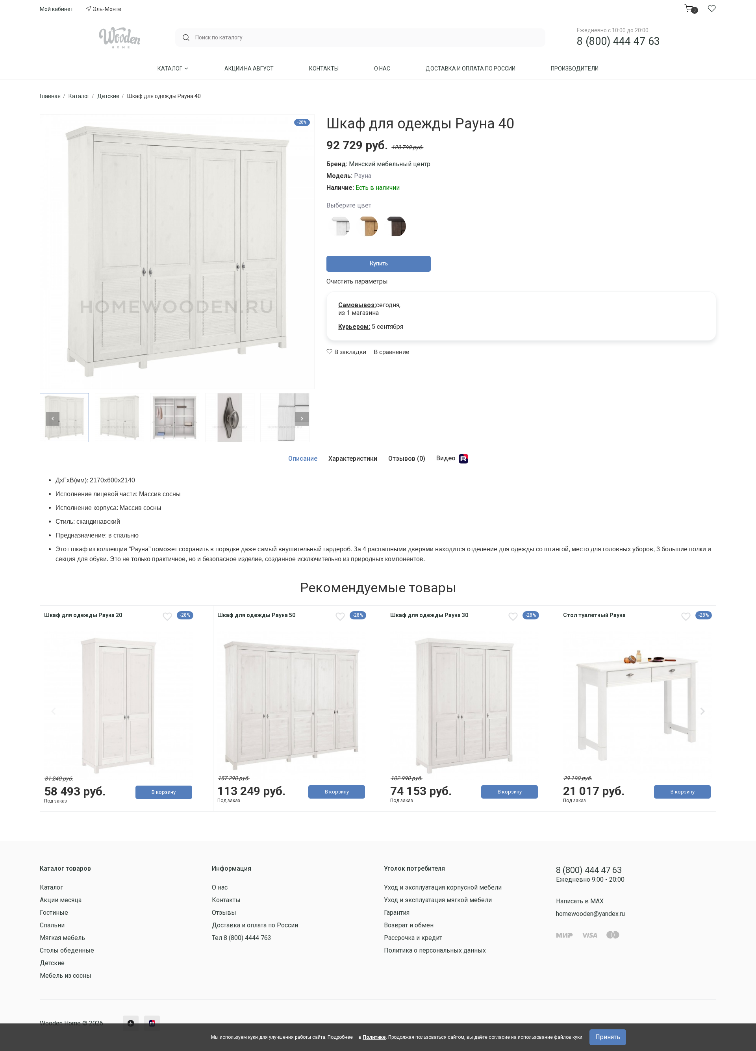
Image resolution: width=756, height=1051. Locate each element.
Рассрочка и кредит (413, 938)
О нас (382, 68)
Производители (574, 68)
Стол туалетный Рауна (594, 615)
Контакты (324, 68)
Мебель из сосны (65, 975)
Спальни (52, 925)
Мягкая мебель (62, 938)
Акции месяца (61, 900)
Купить (379, 264)
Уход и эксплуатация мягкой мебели (438, 900)
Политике (374, 1037)
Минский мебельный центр (389, 164)
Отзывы (224, 912)
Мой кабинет (56, 9)
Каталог (170, 68)
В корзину (164, 792)
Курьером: (354, 326)
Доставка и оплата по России (470, 68)
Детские (52, 963)
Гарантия (397, 912)
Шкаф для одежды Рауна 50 (256, 615)
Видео (446, 458)
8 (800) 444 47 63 (618, 41)
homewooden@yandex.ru (590, 914)
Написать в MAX (580, 901)
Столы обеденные (67, 950)
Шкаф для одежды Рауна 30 (429, 615)
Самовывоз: (357, 305)
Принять (607, 1037)
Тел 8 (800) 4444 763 (241, 938)
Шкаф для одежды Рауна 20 (83, 615)
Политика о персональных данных (435, 950)
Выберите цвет (348, 205)
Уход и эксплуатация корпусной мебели (443, 887)
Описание (302, 458)
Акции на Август (249, 68)
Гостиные (54, 912)
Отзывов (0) (406, 458)
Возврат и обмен (409, 925)
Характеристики (352, 458)
